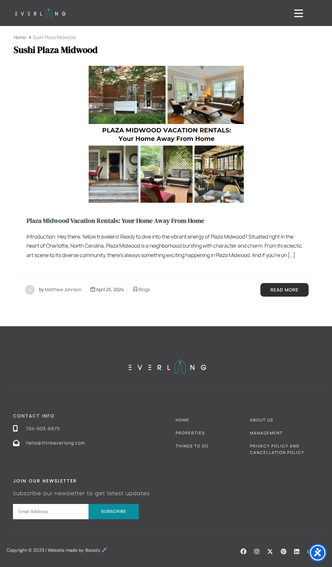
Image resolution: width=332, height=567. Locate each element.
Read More (284, 290)
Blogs (144, 289)
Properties (190, 433)
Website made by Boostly (75, 550)
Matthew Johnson (63, 289)
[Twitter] (270, 551)
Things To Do (192, 446)
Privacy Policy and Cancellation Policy (277, 449)
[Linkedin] (296, 551)
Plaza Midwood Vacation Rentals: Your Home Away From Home (115, 220)
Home (182, 420)
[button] (243, 551)
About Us (261, 420)
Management (266, 433)
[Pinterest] (283, 551)
